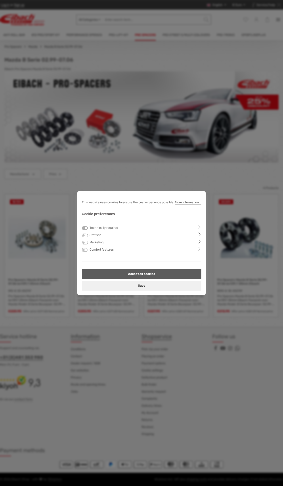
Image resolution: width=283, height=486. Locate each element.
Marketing (96, 242)
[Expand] (199, 227)
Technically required (104, 228)
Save (141, 285)
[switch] (85, 235)
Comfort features (102, 250)
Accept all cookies (141, 274)
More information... (188, 202)
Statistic (95, 235)
